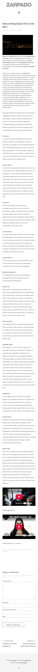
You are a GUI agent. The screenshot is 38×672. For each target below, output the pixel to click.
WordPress (28, 660)
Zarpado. (14, 660)
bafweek (21, 549)
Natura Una (5, 551)
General (10, 549)
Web (4, 616)
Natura (31, 549)
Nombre (6, 602)
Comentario (7, 581)
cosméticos (26, 549)
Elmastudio (24, 662)
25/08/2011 (5, 30)
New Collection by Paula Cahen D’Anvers (28, 643)
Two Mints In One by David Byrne (10, 643)
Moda (14, 549)
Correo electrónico (10, 609)
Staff (12, 30)
